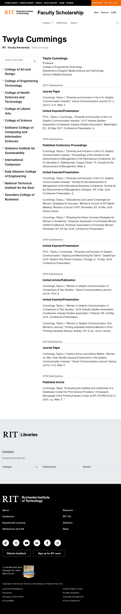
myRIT (113, 12)
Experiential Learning (13, 522)
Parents (39, 3)
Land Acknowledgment (12, 588)
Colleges (46, 22)
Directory (105, 12)
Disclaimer (7, 592)
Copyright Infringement (73, 596)
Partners (69, 3)
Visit (105, 3)
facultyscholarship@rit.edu (13, 458)
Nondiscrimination (71, 592)
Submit (74, 22)
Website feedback (16, 553)
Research (68, 510)
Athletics (67, 522)
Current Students (27, 3)
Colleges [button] (7, 466)
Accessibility (8, 600)
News (96, 12)
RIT (4, 47)
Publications (61, 22)
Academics (8, 516)
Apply (110, 3)
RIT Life (67, 516)
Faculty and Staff (50, 3)
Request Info (97, 3)
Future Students (11, 3)
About (5, 510)
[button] (117, 23)
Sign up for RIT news (49, 553)
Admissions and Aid (13, 528)
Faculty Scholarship (60, 12)
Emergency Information (12, 596)
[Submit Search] (35, 60)
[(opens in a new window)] (5, 543)
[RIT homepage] (19, 12)
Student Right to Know (73, 588)
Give (115, 3)
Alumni (61, 3)
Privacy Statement (71, 600)
